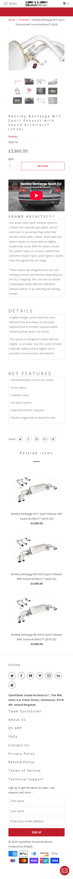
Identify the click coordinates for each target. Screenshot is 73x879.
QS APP (15, 728)
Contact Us (18, 745)
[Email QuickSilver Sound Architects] (12, 685)
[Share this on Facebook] (28, 439)
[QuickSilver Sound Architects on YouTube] (31, 675)
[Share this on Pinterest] (36, 439)
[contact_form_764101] (64, 870)
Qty (11, 159)
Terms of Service (24, 770)
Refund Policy (21, 762)
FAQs (13, 737)
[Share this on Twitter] (19, 439)
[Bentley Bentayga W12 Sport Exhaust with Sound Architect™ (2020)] (36, 52)
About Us (17, 720)
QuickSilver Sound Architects (35, 842)
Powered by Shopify (20, 846)
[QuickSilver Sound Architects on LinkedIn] (59, 675)
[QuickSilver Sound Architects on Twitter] (12, 675)
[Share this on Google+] (44, 439)
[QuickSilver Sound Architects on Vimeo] (40, 675)
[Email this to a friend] (52, 439)
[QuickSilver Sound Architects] (36, 3)
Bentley (13, 136)
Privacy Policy (21, 754)
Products (24, 19)
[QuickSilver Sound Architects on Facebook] (22, 675)
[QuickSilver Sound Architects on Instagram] (49, 675)
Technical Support (26, 779)
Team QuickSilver (25, 711)
